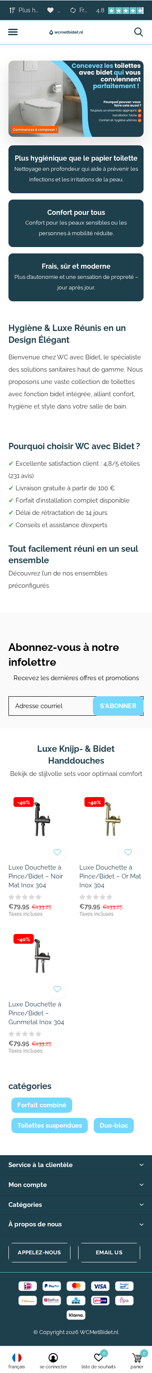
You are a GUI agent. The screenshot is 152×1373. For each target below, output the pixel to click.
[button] (12, 32)
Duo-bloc (114, 1125)
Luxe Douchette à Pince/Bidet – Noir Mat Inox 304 (35, 876)
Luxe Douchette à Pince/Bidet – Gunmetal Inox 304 (36, 1013)
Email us (109, 1252)
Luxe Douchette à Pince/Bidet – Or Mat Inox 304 (110, 876)
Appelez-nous (39, 1252)
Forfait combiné (41, 1105)
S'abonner (118, 706)
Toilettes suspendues (49, 1125)
